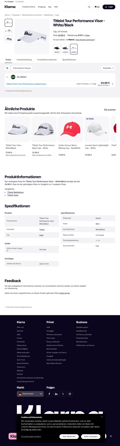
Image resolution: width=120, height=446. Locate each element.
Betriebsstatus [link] (81, 342)
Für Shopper (9, 2)
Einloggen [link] (50, 331)
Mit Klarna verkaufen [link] (84, 335)
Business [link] (81, 322)
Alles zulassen (91, 436)
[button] (97, 7)
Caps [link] (57, 15)
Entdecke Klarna (28, 7)
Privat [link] (50, 322)
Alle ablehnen (69, 436)
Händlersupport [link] (82, 327)
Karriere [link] (20, 331)
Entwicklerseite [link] (82, 338)
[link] (49, 394)
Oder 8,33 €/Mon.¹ (104, 85)
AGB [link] (18, 335)
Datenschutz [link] (21, 345)
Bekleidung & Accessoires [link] (32, 15)
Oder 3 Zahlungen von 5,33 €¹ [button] (15, 155)
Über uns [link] (20, 327)
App (49, 7)
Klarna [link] (7, 15)
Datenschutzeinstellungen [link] (56, 360)
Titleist (42, 230)
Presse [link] (19, 338)
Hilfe (56, 7)
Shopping (41, 7)
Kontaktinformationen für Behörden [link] (30, 378)
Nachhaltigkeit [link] (22, 349)
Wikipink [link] (20, 371)
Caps (87, 35)
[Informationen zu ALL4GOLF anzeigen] (7, 77)
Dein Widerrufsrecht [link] (54, 363)
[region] (61, 428)
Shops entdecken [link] (53, 342)
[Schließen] (101, 416)
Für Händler (19, 2)
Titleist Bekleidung (15, 192)
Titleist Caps (12, 195)
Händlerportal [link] (81, 331)
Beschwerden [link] (52, 349)
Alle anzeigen (110, 109)
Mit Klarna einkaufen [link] (54, 335)
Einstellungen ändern (31, 437)
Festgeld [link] (50, 356)
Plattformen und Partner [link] (85, 345)
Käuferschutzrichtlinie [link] (55, 345)
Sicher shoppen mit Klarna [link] (56, 353)
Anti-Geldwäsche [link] (23, 356)
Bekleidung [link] (48, 15)
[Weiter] (112, 136)
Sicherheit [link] (21, 342)
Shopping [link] (15, 15)
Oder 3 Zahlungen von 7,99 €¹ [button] (42, 155)
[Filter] (7, 68)
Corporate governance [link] (25, 382)
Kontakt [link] (20, 374)
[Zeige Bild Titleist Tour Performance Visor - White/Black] (8, 23)
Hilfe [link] (48, 327)
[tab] (8, 59)
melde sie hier (64, 293)
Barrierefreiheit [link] (22, 363)
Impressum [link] (21, 367)
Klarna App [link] (51, 338)
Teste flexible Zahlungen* (85, 40)
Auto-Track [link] (21, 360)
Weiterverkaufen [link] (23, 353)
